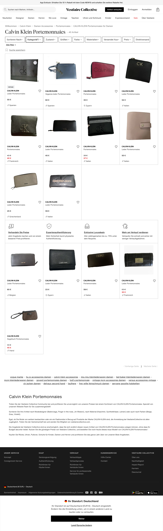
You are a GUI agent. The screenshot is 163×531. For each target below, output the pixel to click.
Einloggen (133, 9)
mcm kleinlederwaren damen (18, 380)
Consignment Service (13, 461)
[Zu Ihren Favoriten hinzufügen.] (39, 90)
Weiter (81, 518)
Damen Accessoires (43, 26)
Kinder (108, 18)
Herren (41, 18)
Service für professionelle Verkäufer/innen (80, 472)
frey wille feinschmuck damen (94, 383)
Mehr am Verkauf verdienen (135, 232)
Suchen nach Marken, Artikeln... (21, 9)
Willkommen (11, 26)
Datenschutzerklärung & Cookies (70, 492)
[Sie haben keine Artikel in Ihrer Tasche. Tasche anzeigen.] (158, 9)
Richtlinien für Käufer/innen (45, 466)
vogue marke (16, 377)
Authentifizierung (46, 461)
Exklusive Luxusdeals (94, 232)
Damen (31, 18)
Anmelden (147, 9)
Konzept (7, 457)
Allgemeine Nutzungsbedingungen (42, 492)
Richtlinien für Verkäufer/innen (76, 466)
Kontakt (104, 461)
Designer (20, 18)
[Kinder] (113, 18)
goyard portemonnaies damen (51, 380)
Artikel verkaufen (114, 9)
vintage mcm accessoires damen (109, 380)
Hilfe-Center (106, 457)
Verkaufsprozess (77, 461)
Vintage (63, 18)
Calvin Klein (25, 26)
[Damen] (36, 18)
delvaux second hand (54, 383)
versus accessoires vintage (142, 380)
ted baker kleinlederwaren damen (133, 377)
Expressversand (122, 18)
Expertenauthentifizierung (58, 232)
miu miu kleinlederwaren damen (97, 377)
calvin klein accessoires (66, 377)
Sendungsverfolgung (47, 457)
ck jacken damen (32, 383)
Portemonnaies (63, 26)
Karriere (135, 468)
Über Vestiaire (148, 18)
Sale (136, 18)
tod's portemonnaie (80, 380)
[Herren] (47, 18)
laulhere (72, 383)
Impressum (22, 492)
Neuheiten (7, 18)
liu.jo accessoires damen (38, 377)
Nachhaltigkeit (138, 461)
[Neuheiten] (14, 18)
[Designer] (26, 18)
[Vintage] (69, 18)
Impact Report (138, 464)
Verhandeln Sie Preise (18, 232)
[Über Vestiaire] (156, 18)
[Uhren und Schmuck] (103, 18)
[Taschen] (81, 18)
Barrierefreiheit (10, 492)
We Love (52, 18)
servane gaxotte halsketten (126, 383)
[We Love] (58, 18)
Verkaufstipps (75, 457)
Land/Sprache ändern (81, 525)
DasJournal (136, 472)
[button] (158, 9)
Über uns (135, 457)
